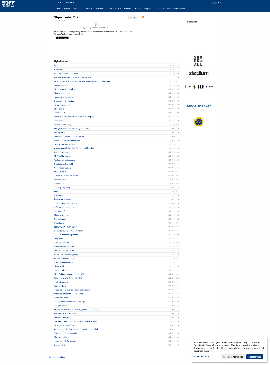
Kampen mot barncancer (64, 97)
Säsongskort (59, 113)
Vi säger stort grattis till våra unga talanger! (71, 128)
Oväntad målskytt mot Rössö (66, 164)
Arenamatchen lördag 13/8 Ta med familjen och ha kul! (76, 329)
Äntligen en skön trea (62, 199)
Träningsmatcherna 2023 (64, 262)
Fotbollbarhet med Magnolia (65, 333)
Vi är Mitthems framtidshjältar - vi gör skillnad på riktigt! (76, 310)
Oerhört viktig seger (62, 152)
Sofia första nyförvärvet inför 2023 (68, 278)
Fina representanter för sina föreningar (69, 302)
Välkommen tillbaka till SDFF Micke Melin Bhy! (72, 77)
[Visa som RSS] (143, 17)
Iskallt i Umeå (59, 211)
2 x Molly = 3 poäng (62, 188)
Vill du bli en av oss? (62, 105)
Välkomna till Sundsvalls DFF (65, 313)
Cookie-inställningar (57, 357)
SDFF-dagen (59, 109)
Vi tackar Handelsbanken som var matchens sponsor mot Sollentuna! (82, 81)
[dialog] (229, 349)
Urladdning (58, 121)
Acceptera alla (254, 357)
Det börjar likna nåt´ (62, 243)
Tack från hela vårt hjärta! (64, 325)
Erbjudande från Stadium (64, 101)
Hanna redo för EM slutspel (65, 341)
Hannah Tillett (59, 184)
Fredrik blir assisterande (64, 247)
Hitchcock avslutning (62, 125)
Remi (56, 191)
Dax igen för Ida (60, 306)
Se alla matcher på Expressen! (66, 235)
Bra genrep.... (59, 239)
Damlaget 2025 (60, 345)
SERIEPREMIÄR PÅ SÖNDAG (65, 227)
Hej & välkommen (61, 282)
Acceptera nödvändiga (233, 357)
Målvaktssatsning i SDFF (64, 250)
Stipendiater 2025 (67, 17)
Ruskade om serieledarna (64, 160)
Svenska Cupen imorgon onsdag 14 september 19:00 (75, 321)
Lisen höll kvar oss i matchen (65, 203)
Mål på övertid (60, 172)
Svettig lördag (60, 132)
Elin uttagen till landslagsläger (66, 254)
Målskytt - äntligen (61, 337)
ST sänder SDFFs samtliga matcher (68, 231)
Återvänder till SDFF (62, 180)
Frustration (58, 195)
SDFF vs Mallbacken (62, 156)
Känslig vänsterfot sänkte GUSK (67, 140)
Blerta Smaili (59, 266)
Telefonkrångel (60, 219)
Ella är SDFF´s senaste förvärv (66, 176)
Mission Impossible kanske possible (69, 136)
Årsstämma (59, 66)
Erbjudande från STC (62, 69)
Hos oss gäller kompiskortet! (66, 73)
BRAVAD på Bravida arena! (65, 144)
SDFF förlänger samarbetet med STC (69, 274)
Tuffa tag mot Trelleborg (64, 207)
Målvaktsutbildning (62, 93)
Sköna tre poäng (61, 215)
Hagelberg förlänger (62, 270)
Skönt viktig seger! (61, 317)
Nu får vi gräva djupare (63, 168)
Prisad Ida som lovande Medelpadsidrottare (72, 290)
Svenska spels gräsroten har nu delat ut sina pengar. (75, 117)
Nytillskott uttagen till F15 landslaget (69, 294)
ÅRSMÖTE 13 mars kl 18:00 (65, 258)
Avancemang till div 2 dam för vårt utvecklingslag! (74, 148)
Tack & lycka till (60, 286)
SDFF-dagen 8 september (64, 89)
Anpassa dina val (201, 356)
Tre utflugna (59, 223)
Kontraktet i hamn (61, 298)
